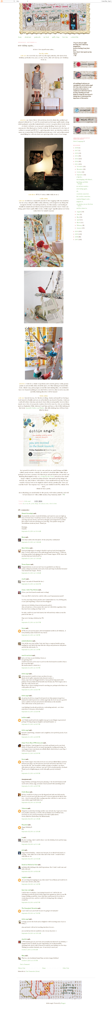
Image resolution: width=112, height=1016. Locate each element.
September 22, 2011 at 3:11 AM (31, 844)
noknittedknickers (27, 641)
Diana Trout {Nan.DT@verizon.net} (32, 743)
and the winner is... (82, 208)
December (80, 166)
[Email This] (35, 501)
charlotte (24, 939)
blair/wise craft (26, 890)
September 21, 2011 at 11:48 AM (31, 573)
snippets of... (80, 201)
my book (46, 37)
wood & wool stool (27, 655)
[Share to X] (38, 501)
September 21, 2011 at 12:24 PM (31, 584)
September (80, 175)
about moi (28, 37)
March (79, 222)
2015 (76, 153)
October (79, 172)
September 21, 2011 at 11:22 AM (31, 542)
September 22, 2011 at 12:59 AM (31, 802)
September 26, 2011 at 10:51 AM (31, 933)
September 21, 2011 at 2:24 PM (31, 711)
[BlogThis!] (37, 501)
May (78, 217)
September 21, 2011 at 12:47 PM (31, 622)
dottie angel (25, 673)
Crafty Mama (25, 792)
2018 (76, 148)
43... (77, 191)
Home (44, 968)
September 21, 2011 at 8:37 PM (31, 786)
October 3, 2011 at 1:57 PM (30, 960)
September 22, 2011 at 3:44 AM (31, 859)
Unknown (24, 808)
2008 (76, 237)
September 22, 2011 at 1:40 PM (31, 884)
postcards (37, 37)
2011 (76, 164)
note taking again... (82, 189)
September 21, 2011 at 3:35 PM (31, 773)
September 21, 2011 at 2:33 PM (31, 737)
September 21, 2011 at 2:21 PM (31, 689)
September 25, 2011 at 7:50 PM (31, 913)
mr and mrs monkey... (82, 186)
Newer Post (21, 968)
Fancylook (25, 825)
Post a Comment (25, 964)
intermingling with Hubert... (84, 179)
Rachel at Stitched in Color (30, 864)
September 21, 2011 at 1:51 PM (31, 668)
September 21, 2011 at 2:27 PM (31, 724)
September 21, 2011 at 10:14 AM (31, 531)
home (20, 37)
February (79, 225)
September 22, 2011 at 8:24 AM (31, 871)
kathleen (24, 717)
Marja (23, 537)
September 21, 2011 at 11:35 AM (31, 558)
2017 (76, 150)
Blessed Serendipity (27, 513)
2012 (76, 161)
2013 (76, 159)
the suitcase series (44, 503)
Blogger (63, 1003)
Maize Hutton (26, 548)
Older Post (66, 968)
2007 (76, 239)
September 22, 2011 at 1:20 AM (31, 831)
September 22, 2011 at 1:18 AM (31, 819)
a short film (74, 37)
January (79, 228)
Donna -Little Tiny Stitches (30, 590)
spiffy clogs (55, 37)
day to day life (26, 503)
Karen (23, 628)
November (80, 169)
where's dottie (53, 503)
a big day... (79, 177)
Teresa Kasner (26, 564)
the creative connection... (83, 196)
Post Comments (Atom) (33, 971)
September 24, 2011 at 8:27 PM (31, 902)
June (78, 214)
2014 (76, 156)
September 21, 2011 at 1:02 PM (31, 635)
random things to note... (83, 199)
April (78, 220)
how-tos (65, 37)
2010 (76, 231)
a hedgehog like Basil (47, 476)
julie (23, 850)
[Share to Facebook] (40, 501)
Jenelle (24, 579)
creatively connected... (82, 194)
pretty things (34, 503)
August (79, 211)
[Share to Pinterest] (41, 501)
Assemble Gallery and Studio (35, 408)
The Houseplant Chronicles (29, 908)
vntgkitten (25, 877)
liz (22, 837)
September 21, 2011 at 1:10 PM (31, 649)
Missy (23, 955)
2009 (76, 234)
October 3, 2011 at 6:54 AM (30, 949)
